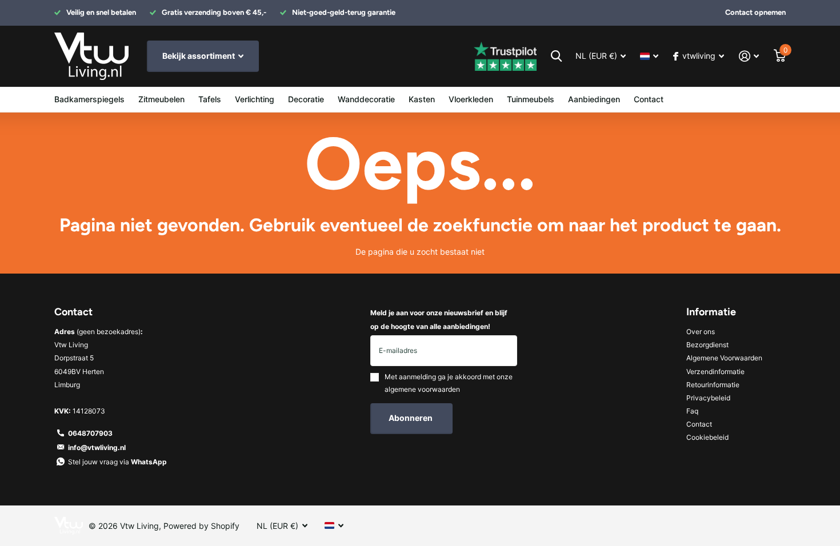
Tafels (209, 99)
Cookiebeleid (707, 437)
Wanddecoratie (366, 99)
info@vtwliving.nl (97, 447)
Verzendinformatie (715, 371)
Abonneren (411, 418)
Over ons (700, 331)
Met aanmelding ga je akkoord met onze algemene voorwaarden (449, 383)
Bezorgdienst (707, 344)
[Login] (748, 56)
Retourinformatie (712, 384)
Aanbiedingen (594, 99)
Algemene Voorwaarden (724, 358)
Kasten (422, 99)
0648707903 (90, 433)
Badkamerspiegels (89, 99)
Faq (692, 411)
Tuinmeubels (530, 99)
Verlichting (254, 99)
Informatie (711, 312)
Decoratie (306, 99)
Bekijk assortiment (199, 56)
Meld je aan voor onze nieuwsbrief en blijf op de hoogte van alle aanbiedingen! (438, 319)
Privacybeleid (708, 398)
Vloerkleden (471, 99)
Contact (648, 99)
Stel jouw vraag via (117, 461)
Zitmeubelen (161, 99)
